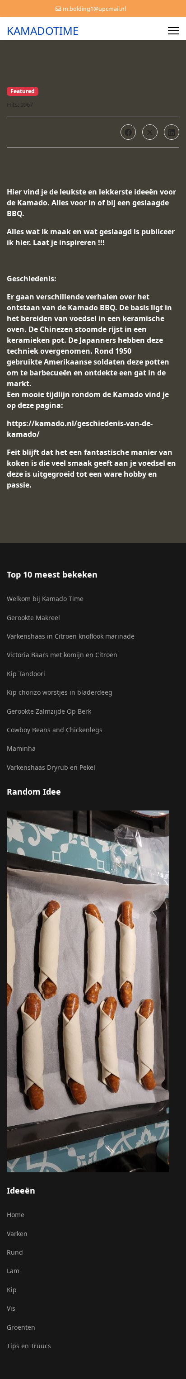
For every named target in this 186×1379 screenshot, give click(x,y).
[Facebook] (128, 132)
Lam (13, 1270)
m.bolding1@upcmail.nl (94, 9)
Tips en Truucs (29, 1345)
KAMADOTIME (43, 30)
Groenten (21, 1327)
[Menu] (173, 30)
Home (15, 1214)
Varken (17, 1233)
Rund (15, 1252)
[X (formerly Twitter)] (150, 132)
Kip (12, 1289)
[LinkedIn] (171, 132)
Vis (11, 1308)
